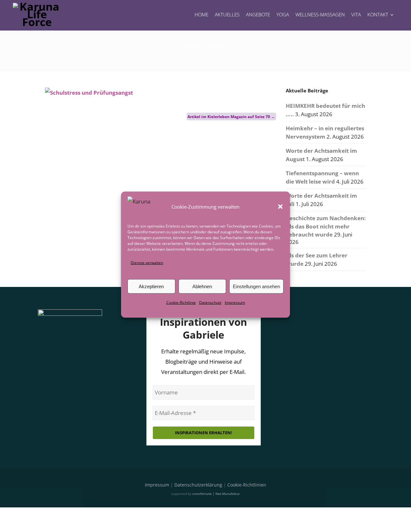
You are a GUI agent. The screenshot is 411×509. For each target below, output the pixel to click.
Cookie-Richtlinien (246, 485)
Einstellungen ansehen (256, 286)
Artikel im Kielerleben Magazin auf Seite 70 (231, 116)
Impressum (235, 302)
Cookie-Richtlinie (181, 302)
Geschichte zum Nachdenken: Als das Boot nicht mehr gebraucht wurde (326, 226)
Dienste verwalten (147, 262)
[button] (280, 206)
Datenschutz (210, 302)
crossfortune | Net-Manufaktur (216, 493)
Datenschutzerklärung (198, 485)
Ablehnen (202, 286)
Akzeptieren (151, 286)
